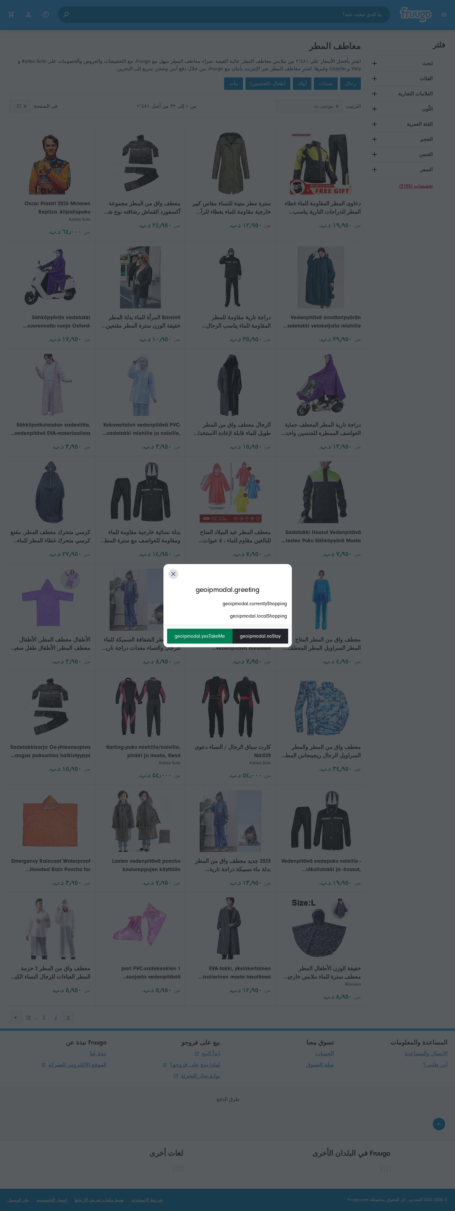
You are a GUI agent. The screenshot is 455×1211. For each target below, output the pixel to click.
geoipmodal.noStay (260, 636)
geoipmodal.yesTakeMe (200, 636)
